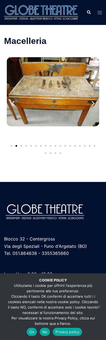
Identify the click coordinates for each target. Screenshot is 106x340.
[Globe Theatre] (41, 12)
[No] (99, 306)
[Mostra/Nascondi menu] (100, 12)
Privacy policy (67, 332)
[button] (88, 12)
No (45, 332)
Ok (31, 332)
